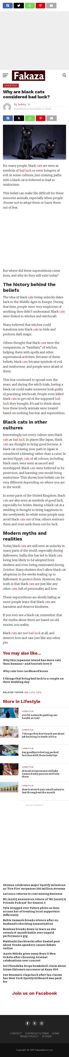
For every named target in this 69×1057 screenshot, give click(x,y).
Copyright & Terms (37, 1033)
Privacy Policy (29, 1036)
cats (39, 165)
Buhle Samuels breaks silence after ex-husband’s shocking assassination (31, 922)
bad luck (25, 170)
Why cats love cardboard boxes (25, 671)
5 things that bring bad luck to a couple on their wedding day (33, 680)
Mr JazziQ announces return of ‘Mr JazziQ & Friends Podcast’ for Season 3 (34, 901)
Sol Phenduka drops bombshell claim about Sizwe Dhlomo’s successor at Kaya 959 (34, 967)
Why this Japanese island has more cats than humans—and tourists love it (32, 662)
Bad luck (29, 692)
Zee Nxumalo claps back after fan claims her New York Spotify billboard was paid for (32, 978)
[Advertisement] (34, 35)
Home (55, 1033)
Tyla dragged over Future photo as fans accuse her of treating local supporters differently (31, 911)
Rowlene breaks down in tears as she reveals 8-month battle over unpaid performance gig (29, 932)
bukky (22, 104)
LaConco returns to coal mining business (32, 893)
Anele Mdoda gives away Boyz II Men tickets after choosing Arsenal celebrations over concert (29, 957)
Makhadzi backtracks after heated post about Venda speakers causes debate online (31, 945)
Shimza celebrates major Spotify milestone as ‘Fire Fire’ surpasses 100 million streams (34, 886)
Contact (16, 1033)
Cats (38, 692)
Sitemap (47, 1036)
